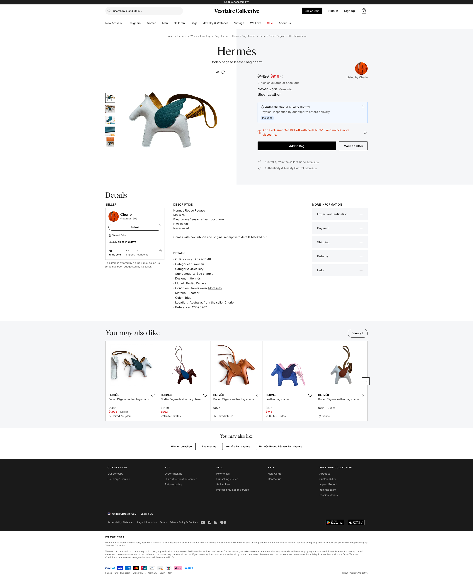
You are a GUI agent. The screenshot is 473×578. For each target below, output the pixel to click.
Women (151, 23)
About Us (285, 23)
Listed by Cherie (357, 77)
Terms (163, 522)
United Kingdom (122, 573)
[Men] (170, 23)
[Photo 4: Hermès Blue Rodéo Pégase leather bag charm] (110, 131)
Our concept (115, 474)
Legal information (147, 522)
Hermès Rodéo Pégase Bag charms (280, 447)
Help (320, 270)
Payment (323, 228)
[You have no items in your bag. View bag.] (363, 10)
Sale (270, 23)
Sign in (333, 11)
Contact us (274, 479)
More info (285, 89)
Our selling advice (227, 479)
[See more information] (365, 132)
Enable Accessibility (236, 2)
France (108, 573)
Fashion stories (328, 495)
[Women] (159, 23)
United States (139, 573)
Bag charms (221, 36)
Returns (322, 256)
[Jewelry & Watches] (231, 23)
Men (165, 23)
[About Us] (293, 23)
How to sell (222, 474)
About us (324, 474)
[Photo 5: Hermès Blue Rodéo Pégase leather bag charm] (110, 142)
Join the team (327, 490)
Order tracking (173, 474)
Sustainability (327, 479)
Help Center (275, 474)
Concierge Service (119, 479)
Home (169, 36)
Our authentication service (181, 479)
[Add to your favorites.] (153, 395)
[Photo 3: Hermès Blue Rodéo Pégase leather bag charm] (110, 120)
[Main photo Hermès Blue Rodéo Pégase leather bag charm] (110, 98)
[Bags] (200, 23)
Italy (170, 573)
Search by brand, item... (127, 11)
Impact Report (328, 484)
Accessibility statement (121, 522)
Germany (152, 573)
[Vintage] (247, 23)
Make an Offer (353, 146)
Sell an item (312, 11)
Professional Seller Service (232, 490)
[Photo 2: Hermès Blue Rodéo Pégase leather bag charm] (110, 109)
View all (357, 333)
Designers (134, 23)
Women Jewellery (200, 36)
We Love (255, 23)
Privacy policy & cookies (184, 522)
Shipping (323, 242)
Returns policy (173, 484)
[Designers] (143, 23)
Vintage (239, 23)
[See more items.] (366, 381)
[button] (363, 10)
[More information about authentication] (363, 106)
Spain (162, 573)
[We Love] (264, 23)
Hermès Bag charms (243, 36)
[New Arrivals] (124, 23)
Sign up (349, 11)
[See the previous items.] (107, 381)
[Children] (187, 23)
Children (179, 23)
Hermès (181, 36)
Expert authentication (332, 214)
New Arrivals (113, 23)
